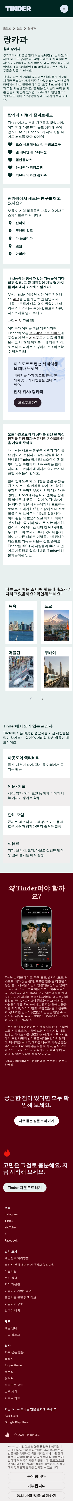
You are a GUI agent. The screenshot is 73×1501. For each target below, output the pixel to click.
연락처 (9, 1378)
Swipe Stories (14, 1365)
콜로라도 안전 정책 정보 (20, 1297)
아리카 (21, 254)
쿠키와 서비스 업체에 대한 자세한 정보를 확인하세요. (36, 1462)
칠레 (19, 28)
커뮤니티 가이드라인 (48, 438)
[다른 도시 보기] (42, 698)
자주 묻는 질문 (14, 1352)
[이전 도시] (30, 698)
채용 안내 (11, 1328)
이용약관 (10, 1271)
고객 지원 (11, 1392)
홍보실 (9, 1372)
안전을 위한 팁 (18, 438)
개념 (19, 246)
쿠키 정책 (11, 1278)
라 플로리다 (24, 238)
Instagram (11, 1214)
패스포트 (35, 338)
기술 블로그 (12, 1335)
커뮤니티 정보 (14, 1304)
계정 (16, 299)
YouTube (10, 1227)
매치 (18, 321)
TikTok (9, 1221)
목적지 (7, 28)
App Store (11, 1416)
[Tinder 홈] (18, 8)
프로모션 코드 (14, 1385)
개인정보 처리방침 (17, 1258)
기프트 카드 (12, 1398)
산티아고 (22, 223)
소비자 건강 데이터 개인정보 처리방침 (30, 1265)
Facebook (11, 1240)
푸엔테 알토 (24, 230)
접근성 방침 (12, 1310)
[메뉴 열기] (64, 9)
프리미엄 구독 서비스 (45, 333)
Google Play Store (16, 1422)
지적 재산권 (12, 1284)
